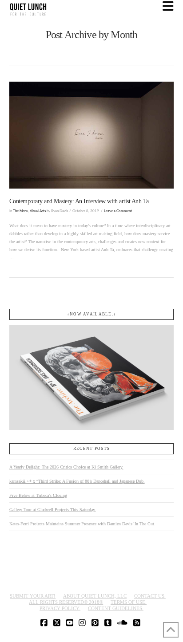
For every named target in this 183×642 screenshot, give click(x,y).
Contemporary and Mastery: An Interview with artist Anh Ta (79, 201)
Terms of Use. (129, 602)
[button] (168, 6)
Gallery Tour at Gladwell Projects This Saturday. (52, 509)
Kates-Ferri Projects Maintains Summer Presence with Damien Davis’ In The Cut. (82, 523)
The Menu (20, 211)
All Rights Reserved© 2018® (66, 602)
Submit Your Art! (33, 596)
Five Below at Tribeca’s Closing (38, 495)
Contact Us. (150, 596)
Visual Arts (38, 211)
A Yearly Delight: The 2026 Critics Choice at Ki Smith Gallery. (66, 467)
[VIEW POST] (91, 135)
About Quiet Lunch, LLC (95, 596)
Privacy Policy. (60, 608)
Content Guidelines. (115, 608)
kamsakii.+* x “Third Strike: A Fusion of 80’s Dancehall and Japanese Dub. (77, 481)
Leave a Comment (118, 211)
